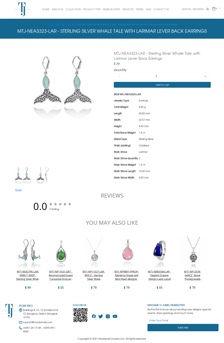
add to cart (162, 84)
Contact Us (161, 9)
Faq (148, 9)
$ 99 (28, 287)
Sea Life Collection (66, 24)
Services (128, 9)
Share (18, 189)
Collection (73, 9)
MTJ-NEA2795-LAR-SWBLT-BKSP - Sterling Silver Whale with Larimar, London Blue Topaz (28, 275)
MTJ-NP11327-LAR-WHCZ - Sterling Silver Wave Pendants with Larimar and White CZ (94, 275)
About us (57, 9)
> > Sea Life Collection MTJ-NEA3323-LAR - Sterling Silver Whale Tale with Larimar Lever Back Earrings (112, 24)
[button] (216, 9)
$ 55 (61, 287)
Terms (139, 9)
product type (92, 9)
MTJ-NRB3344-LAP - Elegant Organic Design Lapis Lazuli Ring (159, 275)
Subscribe (183, 327)
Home (46, 9)
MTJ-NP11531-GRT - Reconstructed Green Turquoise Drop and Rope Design (61, 275)
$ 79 (94, 287)
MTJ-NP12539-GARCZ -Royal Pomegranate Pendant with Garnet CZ (192, 275)
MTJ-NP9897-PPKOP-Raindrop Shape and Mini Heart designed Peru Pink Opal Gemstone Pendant (126, 275)
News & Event (111, 9)
